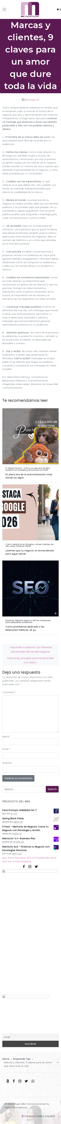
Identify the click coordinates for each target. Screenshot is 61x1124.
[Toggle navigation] (4, 9)
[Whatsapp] (33, 1081)
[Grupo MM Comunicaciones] (30, 9)
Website (7, 763)
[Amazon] (8, 1081)
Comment (9, 692)
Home (5, 1058)
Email (6, 749)
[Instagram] (30, 866)
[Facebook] (24, 866)
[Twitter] (36, 866)
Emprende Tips (22, 1058)
